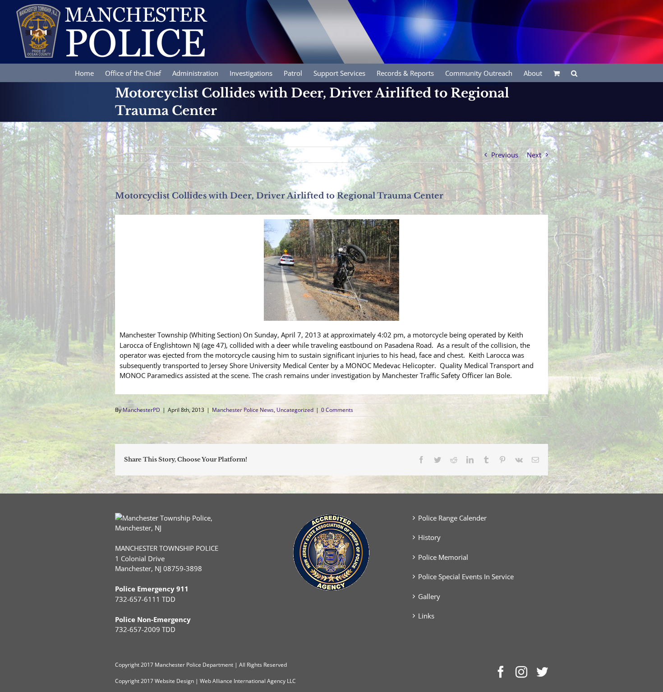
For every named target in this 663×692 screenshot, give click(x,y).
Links (426, 615)
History (429, 537)
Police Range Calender (452, 517)
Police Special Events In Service (466, 576)
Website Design (174, 681)
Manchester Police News (243, 410)
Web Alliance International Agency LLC (248, 681)
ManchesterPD (141, 410)
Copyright (127, 665)
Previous (504, 154)
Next (534, 154)
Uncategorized (294, 410)
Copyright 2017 (134, 681)
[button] (574, 73)
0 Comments (337, 410)
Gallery (429, 596)
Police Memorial (443, 557)
